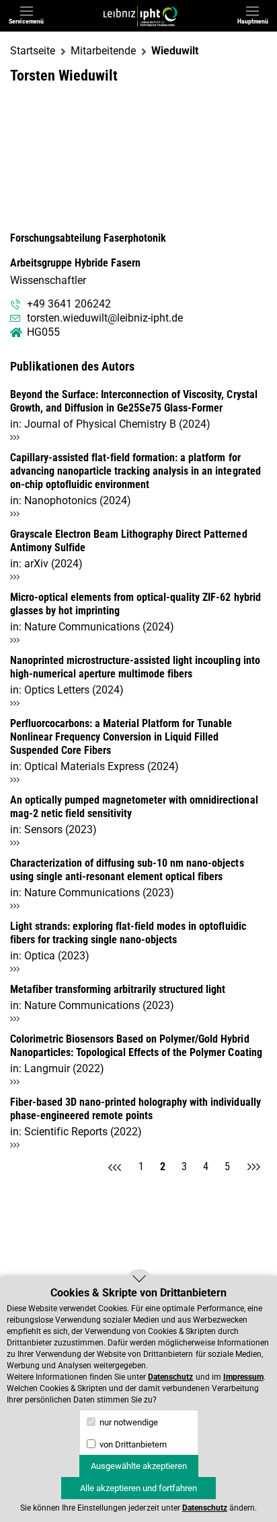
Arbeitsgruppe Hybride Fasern (75, 262)
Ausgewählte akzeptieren (139, 1466)
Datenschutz (170, 1377)
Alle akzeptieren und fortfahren (138, 1488)
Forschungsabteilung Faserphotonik (88, 238)
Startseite (32, 50)
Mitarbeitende (103, 50)
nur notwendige (127, 1422)
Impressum (243, 1377)
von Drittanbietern (132, 1444)
